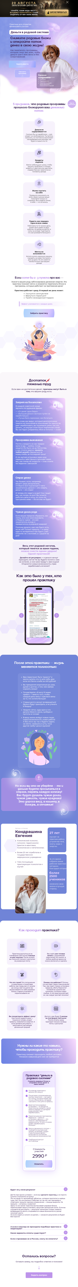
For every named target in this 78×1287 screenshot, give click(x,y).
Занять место (22, 64)
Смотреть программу (22, 72)
